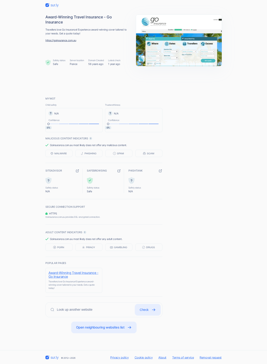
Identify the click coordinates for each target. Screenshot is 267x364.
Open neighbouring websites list (100, 327)
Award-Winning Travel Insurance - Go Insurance (73, 275)
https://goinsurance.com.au (60, 40)
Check (144, 310)
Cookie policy (144, 357)
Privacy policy (119, 357)
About (162, 357)
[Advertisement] (133, 81)
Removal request (211, 357)
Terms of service (183, 357)
